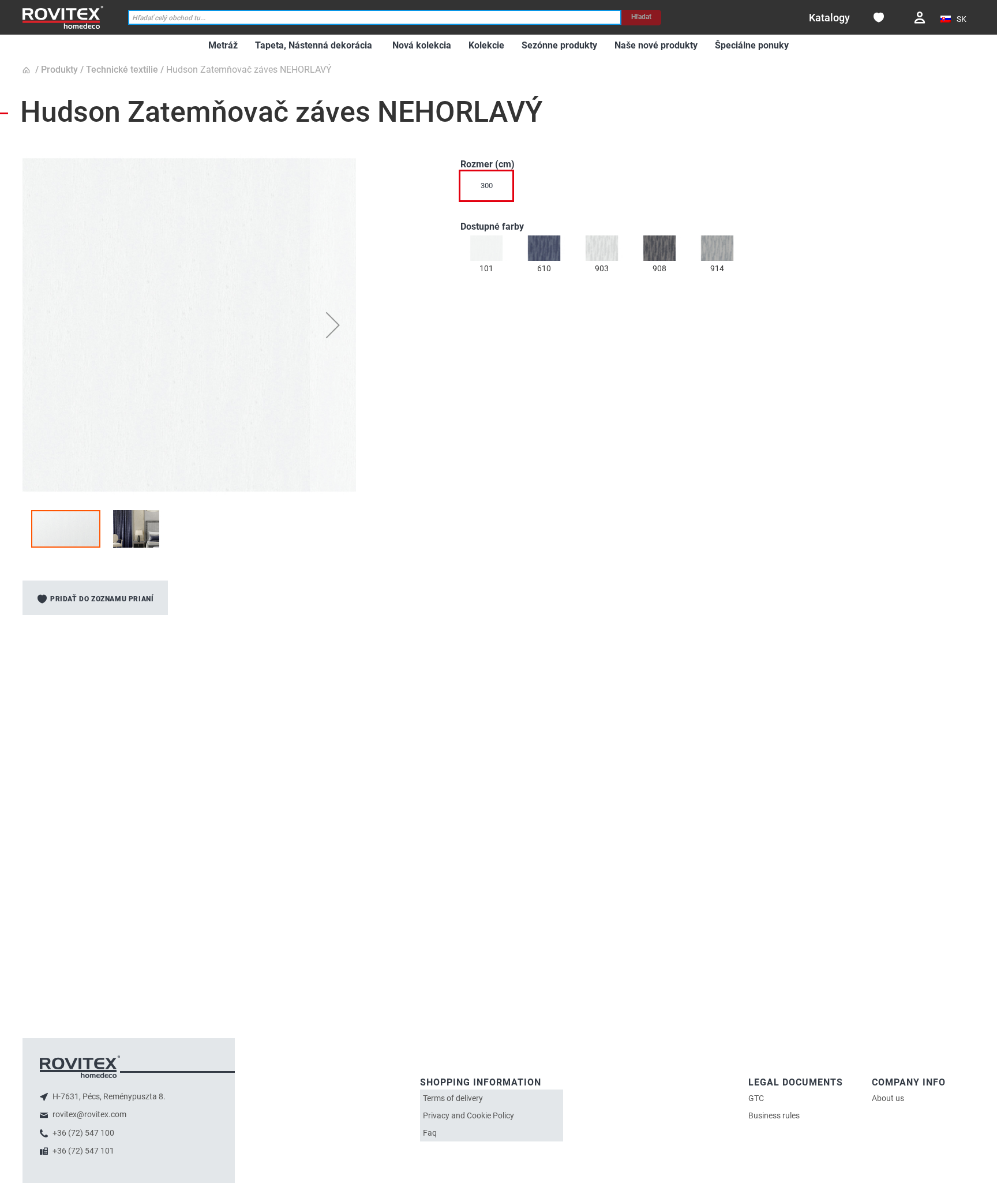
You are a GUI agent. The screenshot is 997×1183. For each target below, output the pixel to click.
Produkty (59, 69)
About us (888, 1098)
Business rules (774, 1115)
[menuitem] (223, 46)
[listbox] (717, 188)
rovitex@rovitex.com (88, 1114)
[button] (954, 19)
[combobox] (375, 17)
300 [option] (487, 185)
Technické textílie (122, 69)
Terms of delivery (453, 1098)
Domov (28, 70)
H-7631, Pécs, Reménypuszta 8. (108, 1096)
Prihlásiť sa (920, 17)
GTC (756, 1098)
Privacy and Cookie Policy (468, 1115)
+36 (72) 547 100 (82, 1132)
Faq (430, 1132)
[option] (486, 248)
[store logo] (63, 17)
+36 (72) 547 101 (82, 1150)
